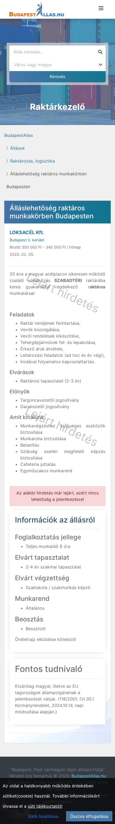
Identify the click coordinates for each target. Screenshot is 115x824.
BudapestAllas (18, 135)
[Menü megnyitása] (101, 8)
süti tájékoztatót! (45, 806)
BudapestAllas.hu (88, 776)
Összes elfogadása (89, 816)
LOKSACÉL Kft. (27, 232)
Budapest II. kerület (27, 240)
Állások (17, 148)
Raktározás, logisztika (32, 161)
